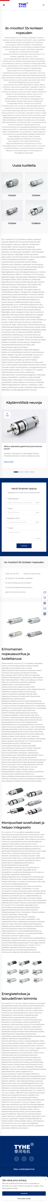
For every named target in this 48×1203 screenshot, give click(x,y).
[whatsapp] (44, 603)
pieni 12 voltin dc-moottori (15, 592)
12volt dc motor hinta (32, 574)
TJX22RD (12, 195)
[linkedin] (31, 1158)
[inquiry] (44, 592)
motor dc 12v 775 (12, 574)
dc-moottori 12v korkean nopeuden (19, 578)
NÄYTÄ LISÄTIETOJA (12, 182)
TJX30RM (36, 195)
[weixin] (44, 614)
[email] (44, 608)
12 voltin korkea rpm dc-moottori (18, 583)
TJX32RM (12, 223)
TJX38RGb (36, 223)
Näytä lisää (8, 462)
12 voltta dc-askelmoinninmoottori (18, 587)
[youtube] (24, 1158)
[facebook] (16, 1158)
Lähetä (24, 546)
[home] (23, 5)
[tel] (44, 597)
